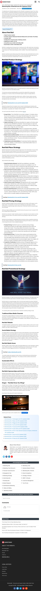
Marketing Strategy (7, 475)
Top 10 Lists (25, 483)
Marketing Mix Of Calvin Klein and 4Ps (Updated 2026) (17, 428)
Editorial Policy (4, 573)
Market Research (7, 483)
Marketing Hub (6, 465)
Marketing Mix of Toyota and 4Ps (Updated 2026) (16, 426)
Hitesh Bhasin (17, 445)
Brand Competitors (27, 473)
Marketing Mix (24, 412)
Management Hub (7, 473)
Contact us (4, 554)
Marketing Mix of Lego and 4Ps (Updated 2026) (15, 434)
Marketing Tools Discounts (9, 468)
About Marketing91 (5, 548)
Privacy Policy (4, 567)
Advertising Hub (6, 478)
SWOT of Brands (26, 478)
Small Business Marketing (9, 485)
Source (24, 111)
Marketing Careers (8, 490)
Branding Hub (6, 480)
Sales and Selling (7, 488)
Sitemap (3, 552)
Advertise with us (5, 556)
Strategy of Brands (27, 475)
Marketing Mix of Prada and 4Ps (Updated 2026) (16, 438)
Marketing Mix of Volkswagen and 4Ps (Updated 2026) (17, 419)
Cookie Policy (4, 569)
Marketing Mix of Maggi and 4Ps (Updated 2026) (16, 422)
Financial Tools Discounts (9, 470)
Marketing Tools (26, 465)
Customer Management (28, 480)
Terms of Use (4, 575)
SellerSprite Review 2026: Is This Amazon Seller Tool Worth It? (14, 524)
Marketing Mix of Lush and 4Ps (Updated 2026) (15, 436)
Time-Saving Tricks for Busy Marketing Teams (11, 522)
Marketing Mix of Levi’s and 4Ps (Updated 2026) (16, 424)
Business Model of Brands (28, 468)
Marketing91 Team (5, 550)
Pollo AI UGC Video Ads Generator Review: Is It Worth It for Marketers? (16, 530)
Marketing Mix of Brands (9, 4)
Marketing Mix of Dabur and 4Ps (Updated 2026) (16, 420)
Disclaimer (4, 571)
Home (3, 4)
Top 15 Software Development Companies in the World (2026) (14, 532)
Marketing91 (5, 1)
